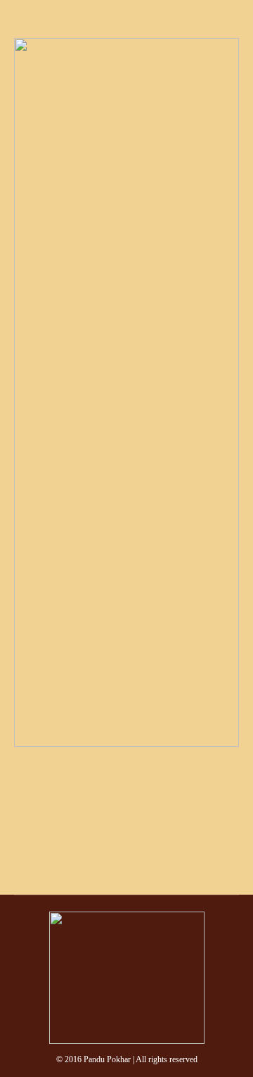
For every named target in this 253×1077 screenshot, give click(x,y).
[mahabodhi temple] (126, 392)
